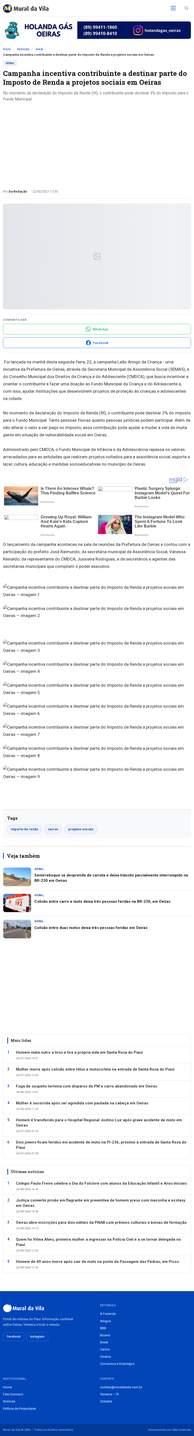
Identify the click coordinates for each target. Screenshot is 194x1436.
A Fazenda (108, 1314)
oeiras (53, 829)
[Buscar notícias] (186, 8)
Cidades (106, 1401)
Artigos (105, 1321)
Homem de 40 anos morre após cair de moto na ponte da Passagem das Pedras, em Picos (97, 1261)
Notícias (23, 49)
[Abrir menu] (173, 8)
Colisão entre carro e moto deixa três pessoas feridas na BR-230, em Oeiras (102, 901)
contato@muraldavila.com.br (121, 1387)
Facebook (13, 1336)
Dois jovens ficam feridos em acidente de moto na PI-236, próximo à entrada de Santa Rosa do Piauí (101, 1145)
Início (7, 49)
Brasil (104, 1342)
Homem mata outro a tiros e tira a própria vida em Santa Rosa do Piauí (79, 1052)
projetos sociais (80, 829)
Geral (39, 49)
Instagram (37, 1336)
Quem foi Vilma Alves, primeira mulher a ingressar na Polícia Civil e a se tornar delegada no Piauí (98, 1242)
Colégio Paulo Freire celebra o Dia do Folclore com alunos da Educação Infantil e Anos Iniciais (101, 1183)
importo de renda (24, 829)
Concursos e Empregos (117, 1364)
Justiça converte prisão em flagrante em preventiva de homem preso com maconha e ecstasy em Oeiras (100, 1203)
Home (7, 1387)
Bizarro (105, 1335)
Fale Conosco (13, 1394)
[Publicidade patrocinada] (97, 30)
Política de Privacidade (19, 1409)
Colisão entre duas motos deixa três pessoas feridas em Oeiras (91, 927)
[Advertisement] (97, 143)
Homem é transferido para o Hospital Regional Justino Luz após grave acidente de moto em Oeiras (99, 1123)
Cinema (105, 1357)
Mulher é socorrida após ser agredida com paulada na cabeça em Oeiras (82, 1103)
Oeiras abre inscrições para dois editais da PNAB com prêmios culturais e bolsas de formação (101, 1222)
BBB (103, 1328)
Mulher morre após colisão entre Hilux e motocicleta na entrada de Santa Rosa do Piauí (95, 1069)
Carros (105, 1349)
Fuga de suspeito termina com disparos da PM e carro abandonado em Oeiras (86, 1086)
